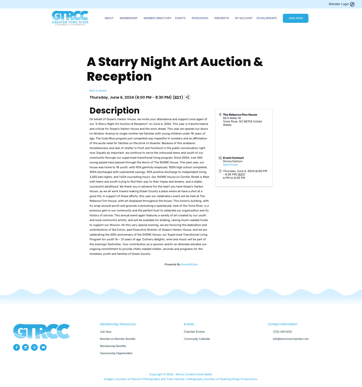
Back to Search (98, 90)
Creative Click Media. (199, 374)
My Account (244, 18)
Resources (200, 18)
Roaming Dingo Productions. (239, 379)
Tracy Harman (175, 379)
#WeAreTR (221, 18)
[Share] (187, 97)
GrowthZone (189, 264)
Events (180, 18)
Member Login (339, 4)
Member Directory (157, 18)
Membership (128, 18)
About (109, 18)
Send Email (230, 164)
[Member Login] (352, 4)
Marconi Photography (146, 379)
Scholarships (266, 18)
